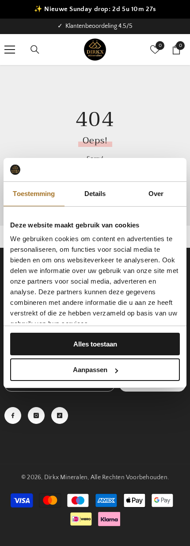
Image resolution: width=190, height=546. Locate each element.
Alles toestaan (95, 344)
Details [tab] (95, 193)
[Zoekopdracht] (35, 49)
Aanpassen (90, 369)
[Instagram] (36, 415)
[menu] (9, 49)
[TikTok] (59, 415)
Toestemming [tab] (34, 193)
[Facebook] (12, 415)
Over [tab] (155, 193)
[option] (95, 26)
